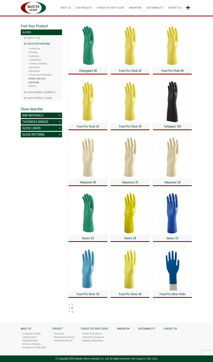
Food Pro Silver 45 (130, 294)
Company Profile (31, 333)
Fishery (32, 86)
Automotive (34, 67)
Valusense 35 (130, 182)
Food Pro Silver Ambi (172, 294)
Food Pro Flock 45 (130, 70)
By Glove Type (32, 38)
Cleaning (33, 52)
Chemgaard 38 (88, 70)
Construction (35, 59)
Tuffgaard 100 (172, 126)
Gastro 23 (172, 238)
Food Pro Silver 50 (88, 294)
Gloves (26, 32)
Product (57, 328)
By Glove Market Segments (39, 92)
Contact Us (170, 328)
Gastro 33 (88, 238)
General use (34, 48)
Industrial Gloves (63, 340)
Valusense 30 (172, 182)
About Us (26, 328)
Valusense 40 (88, 182)
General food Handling (40, 74)
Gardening (34, 56)
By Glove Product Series (38, 98)
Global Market (30, 340)
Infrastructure (29, 337)
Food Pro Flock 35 (88, 126)
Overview (59, 333)
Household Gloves (64, 337)
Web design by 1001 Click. (144, 358)
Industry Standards (92, 340)
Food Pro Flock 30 (130, 126)
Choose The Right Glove (94, 328)
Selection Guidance (93, 337)
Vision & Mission (31, 344)
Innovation (123, 328)
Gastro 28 (130, 238)
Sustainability (146, 328)
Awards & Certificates (34, 347)
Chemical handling (38, 63)
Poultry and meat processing (37, 80)
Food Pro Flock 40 (172, 70)
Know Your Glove (92, 333)
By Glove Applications (37, 43)
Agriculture (34, 71)
